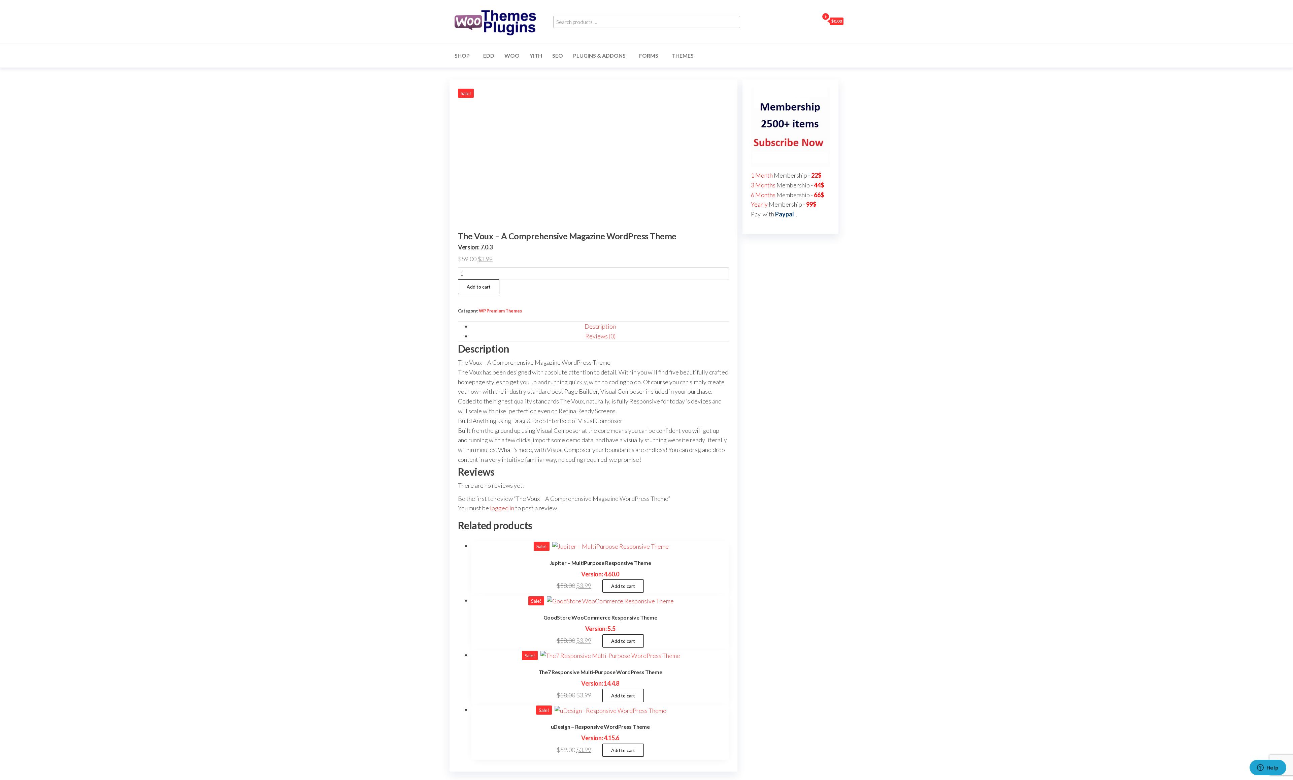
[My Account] (812, 21)
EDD (488, 55)
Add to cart (479, 287)
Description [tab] (600, 326)
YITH (536, 55)
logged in (502, 508)
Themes (683, 55)
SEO (557, 55)
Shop (462, 55)
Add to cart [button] (623, 586)
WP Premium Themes (500, 310)
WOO (512, 55)
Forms (648, 55)
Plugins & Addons (599, 55)
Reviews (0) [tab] (600, 336)
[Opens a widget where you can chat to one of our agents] (1267, 768)
